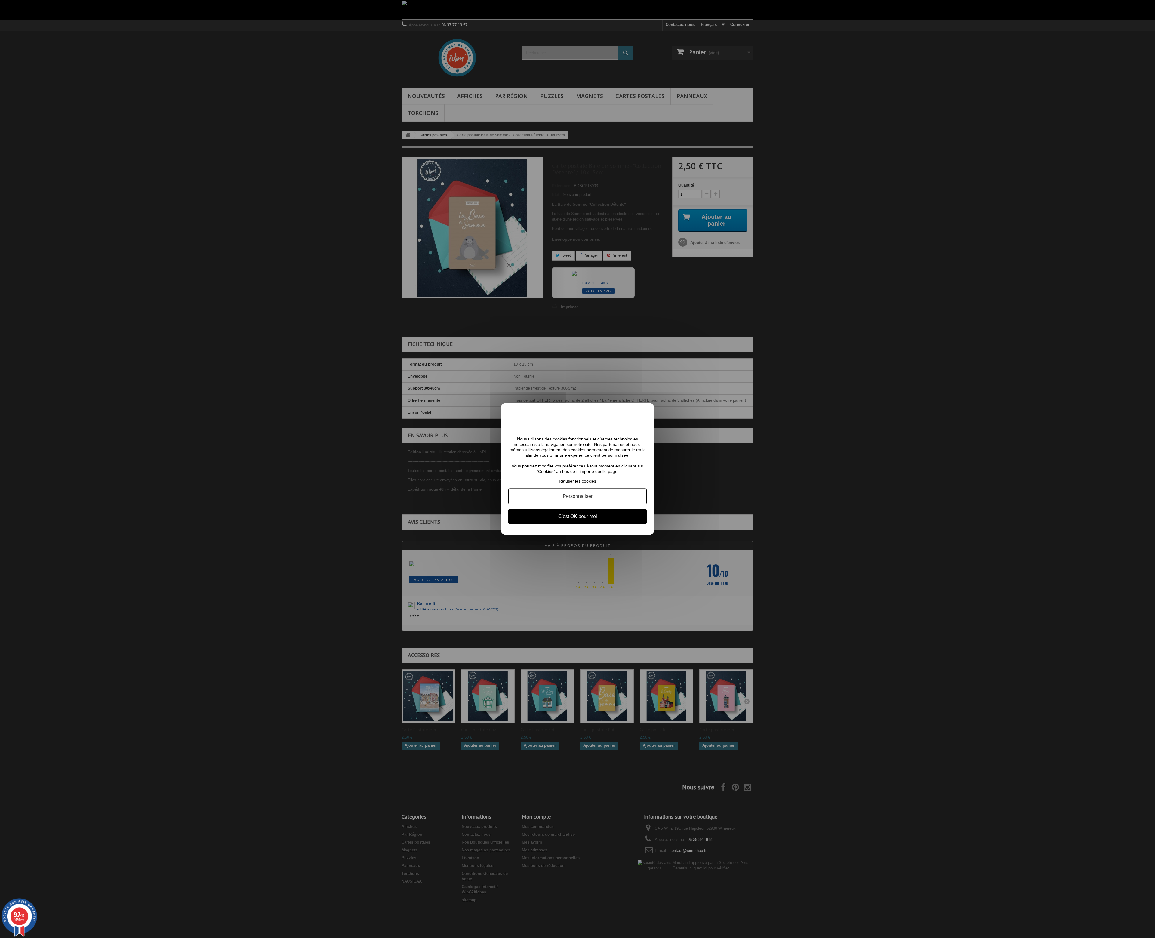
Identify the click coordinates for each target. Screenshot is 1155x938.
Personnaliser (578, 496)
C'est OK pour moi (577, 516)
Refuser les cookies (577, 481)
